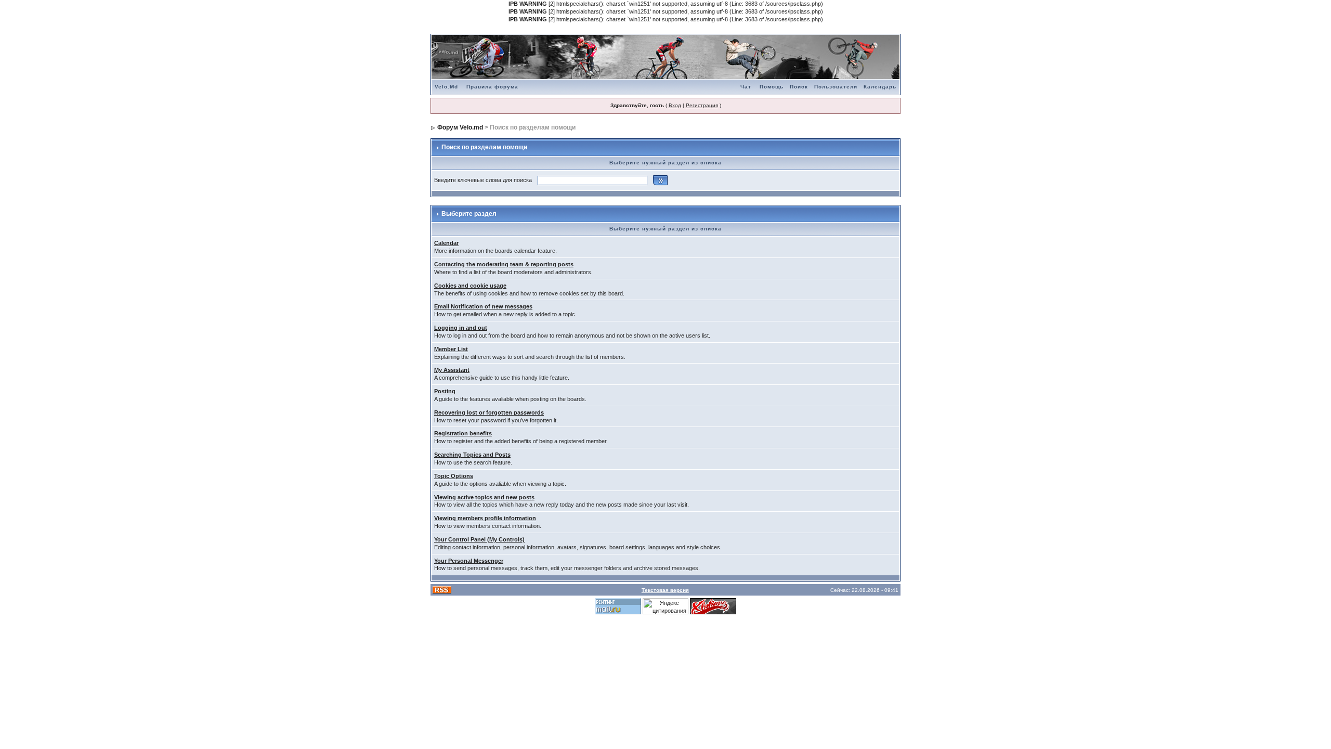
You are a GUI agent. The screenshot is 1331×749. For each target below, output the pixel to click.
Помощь (772, 86)
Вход (675, 105)
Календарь (880, 86)
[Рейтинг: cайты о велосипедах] (713, 606)
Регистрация (702, 105)
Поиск (799, 86)
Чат (745, 86)
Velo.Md (446, 86)
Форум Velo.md (460, 127)
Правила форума (492, 86)
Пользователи (835, 86)
